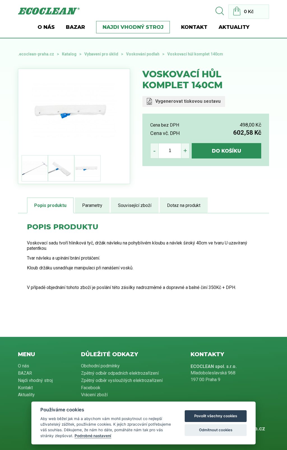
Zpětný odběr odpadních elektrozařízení (120, 373)
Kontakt (194, 27)
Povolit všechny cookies (215, 416)
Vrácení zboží (94, 394)
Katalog (69, 54)
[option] (74, 111)
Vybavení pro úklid (101, 54)
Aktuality (234, 27)
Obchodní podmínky (100, 366)
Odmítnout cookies (215, 430)
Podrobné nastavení (93, 435)
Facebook (90, 387)
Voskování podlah (142, 54)
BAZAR (75, 27)
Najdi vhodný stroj (133, 27)
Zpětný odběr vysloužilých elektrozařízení (122, 380)
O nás (46, 27)
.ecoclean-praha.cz (36, 54)
